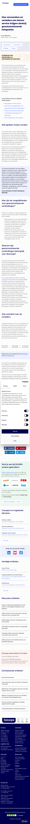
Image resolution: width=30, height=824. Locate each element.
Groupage (3, 733)
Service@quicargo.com (7, 791)
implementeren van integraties (13, 65)
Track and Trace (5, 741)
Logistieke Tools (5, 744)
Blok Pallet (3, 761)
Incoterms (17, 760)
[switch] (26, 415)
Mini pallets (4, 763)
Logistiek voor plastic (20, 736)
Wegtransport (4, 739)
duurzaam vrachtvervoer (7, 769)
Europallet (3, 760)
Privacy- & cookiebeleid (7, 803)
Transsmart (10, 355)
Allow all (15, 431)
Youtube (18, 819)
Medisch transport (19, 730)
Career (16, 761)
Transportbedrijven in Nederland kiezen (13, 708)
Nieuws (2, 772)
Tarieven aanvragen (20, 758)
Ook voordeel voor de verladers (14, 117)
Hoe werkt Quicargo (8, 677)
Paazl (3, 355)
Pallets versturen (5, 732)
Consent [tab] (5, 386)
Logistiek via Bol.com (20, 749)
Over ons (3, 757)
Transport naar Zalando (21, 751)
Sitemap (17, 763)
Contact (17, 771)
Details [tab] (15, 386)
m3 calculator (4, 748)
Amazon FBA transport (21, 748)
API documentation (20, 778)
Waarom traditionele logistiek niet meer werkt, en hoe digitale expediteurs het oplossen (13, 606)
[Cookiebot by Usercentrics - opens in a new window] (22, 382)
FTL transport (4, 736)
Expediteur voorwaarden (7, 801)
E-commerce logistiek (20, 735)
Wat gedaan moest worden (13, 103)
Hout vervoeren (19, 741)
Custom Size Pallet (5, 765)
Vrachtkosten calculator (7, 749)
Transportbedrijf (5, 771)
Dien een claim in (19, 779)
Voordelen (3, 768)
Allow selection (15, 436)
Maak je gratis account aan (9, 472)
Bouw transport (19, 733)
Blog (2, 758)
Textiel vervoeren (19, 742)
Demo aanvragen (19, 757)
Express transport (5, 730)
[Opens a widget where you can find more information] (25, 821)
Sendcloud (24, 354)
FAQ (16, 773)
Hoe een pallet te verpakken (22, 776)
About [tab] (24, 386)
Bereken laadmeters (6, 746)
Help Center (18, 774)
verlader (6, 278)
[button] (9, 448)
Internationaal (4, 738)
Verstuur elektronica (20, 739)
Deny (15, 440)
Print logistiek (18, 738)
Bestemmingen (5, 766)
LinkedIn (12, 819)
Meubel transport (19, 732)
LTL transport (4, 735)
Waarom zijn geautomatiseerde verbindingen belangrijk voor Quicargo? (14, 113)
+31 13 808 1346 (4, 792)
